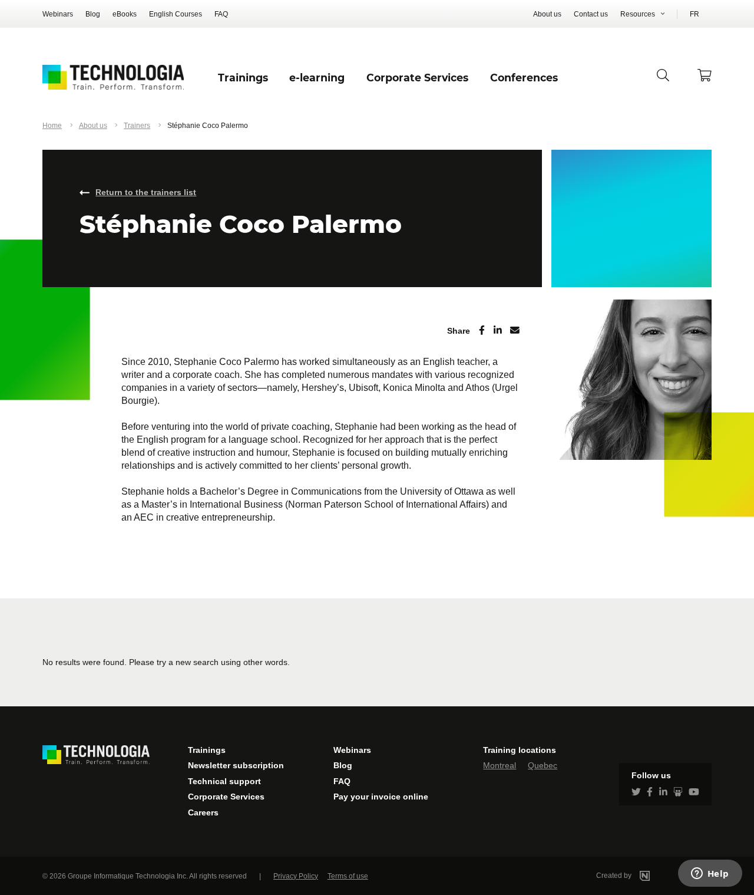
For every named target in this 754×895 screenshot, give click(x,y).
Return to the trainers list (145, 192)
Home (52, 125)
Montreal (499, 765)
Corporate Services (226, 796)
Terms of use (348, 876)
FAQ (221, 14)
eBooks (125, 14)
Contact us (591, 14)
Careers (203, 812)
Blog (92, 14)
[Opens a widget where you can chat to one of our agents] (709, 874)
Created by (614, 875)
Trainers (137, 125)
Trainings (207, 750)
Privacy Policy (295, 876)
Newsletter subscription (236, 765)
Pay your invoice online (380, 796)
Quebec (542, 765)
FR (694, 14)
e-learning (317, 77)
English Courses (175, 14)
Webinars (57, 14)
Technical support (224, 781)
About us (547, 14)
